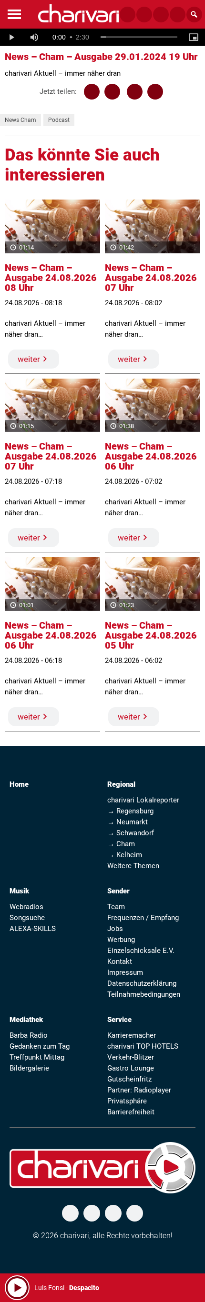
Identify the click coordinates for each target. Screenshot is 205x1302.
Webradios (26, 906)
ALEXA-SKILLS (33, 928)
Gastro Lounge (130, 1068)
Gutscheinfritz (129, 1079)
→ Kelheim (124, 855)
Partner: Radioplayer (139, 1090)
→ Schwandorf (130, 833)
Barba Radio (29, 1035)
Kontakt (119, 961)
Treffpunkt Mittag (37, 1057)
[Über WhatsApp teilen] (135, 92)
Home (19, 784)
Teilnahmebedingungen (143, 994)
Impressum (125, 972)
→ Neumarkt (127, 822)
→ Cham (121, 844)
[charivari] (78, 13)
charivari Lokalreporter (143, 800)
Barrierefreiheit (130, 1112)
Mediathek (26, 1019)
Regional (121, 784)
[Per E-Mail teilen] (155, 92)
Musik (19, 891)
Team (116, 906)
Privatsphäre (127, 1101)
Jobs (115, 928)
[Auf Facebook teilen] (92, 92)
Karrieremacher (131, 1035)
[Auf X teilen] (112, 92)
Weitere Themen (133, 865)
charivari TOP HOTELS (142, 1046)
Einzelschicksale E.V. (140, 950)
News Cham (20, 120)
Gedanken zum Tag (40, 1046)
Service (119, 1019)
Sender (118, 891)
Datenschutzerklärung (141, 983)
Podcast (59, 120)
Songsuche (27, 917)
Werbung (121, 939)
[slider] (139, 37)
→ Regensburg (130, 811)
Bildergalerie (29, 1068)
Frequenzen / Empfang (143, 917)
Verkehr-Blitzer (130, 1057)
